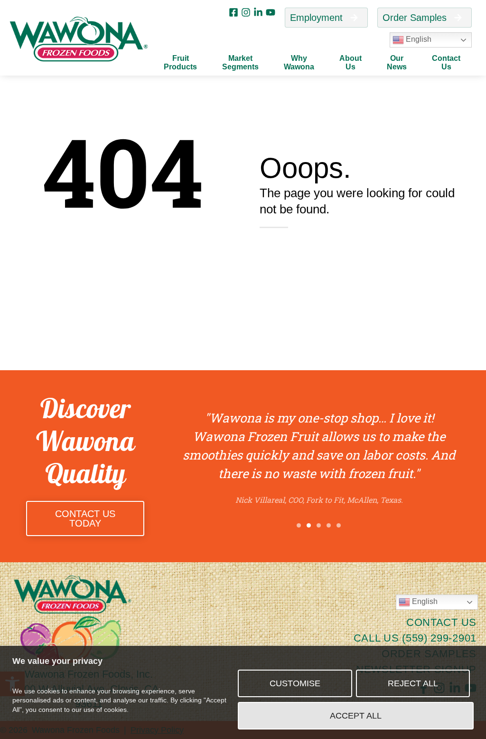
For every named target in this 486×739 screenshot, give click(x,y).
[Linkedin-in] (258, 12)
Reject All (413, 683)
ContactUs (446, 62)
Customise (295, 683)
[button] (299, 525)
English (417, 39)
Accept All (356, 715)
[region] (243, 692)
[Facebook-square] (233, 12)
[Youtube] (270, 12)
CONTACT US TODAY (85, 518)
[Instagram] (246, 12)
